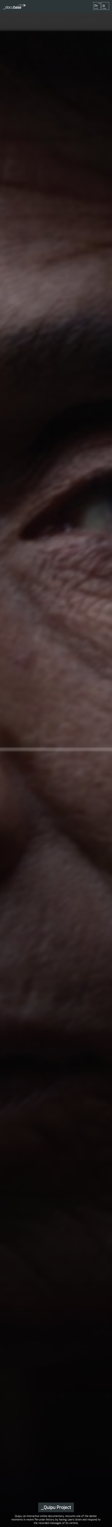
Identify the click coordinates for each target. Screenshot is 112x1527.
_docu (12, 7)
